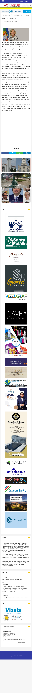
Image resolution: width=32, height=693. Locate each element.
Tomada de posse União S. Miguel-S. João (12, 170)
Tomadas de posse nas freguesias (11, 185)
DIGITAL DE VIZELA (23, 1)
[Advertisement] (16, 129)
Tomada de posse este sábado (10, 200)
